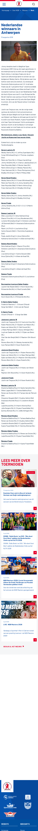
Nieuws (25, 10)
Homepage (5, 10)
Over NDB (15, 10)
